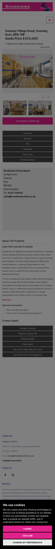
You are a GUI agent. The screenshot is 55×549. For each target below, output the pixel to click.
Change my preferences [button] (27, 542)
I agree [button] (27, 529)
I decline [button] (27, 535)
